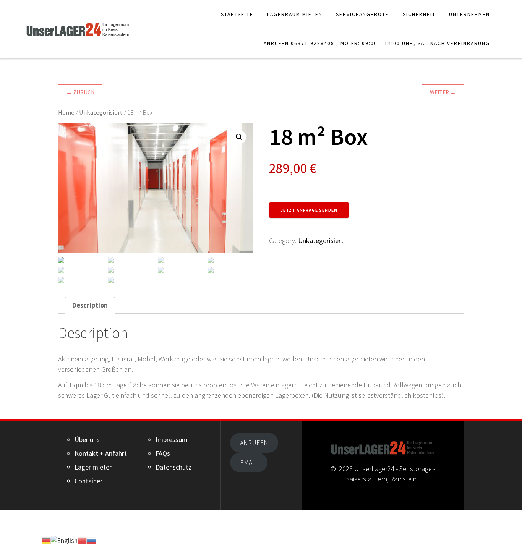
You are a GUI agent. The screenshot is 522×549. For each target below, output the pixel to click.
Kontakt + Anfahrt (101, 453)
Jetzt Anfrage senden (308, 210)
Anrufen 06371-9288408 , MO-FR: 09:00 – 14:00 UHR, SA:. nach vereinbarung (377, 43)
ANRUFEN (254, 442)
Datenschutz (173, 467)
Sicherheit (419, 14)
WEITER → (443, 92)
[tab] (90, 305)
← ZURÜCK (80, 92)
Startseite (237, 14)
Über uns (87, 439)
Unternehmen (469, 14)
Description (90, 305)
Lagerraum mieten (295, 14)
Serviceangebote (362, 14)
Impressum (172, 439)
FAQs (163, 453)
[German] (46, 539)
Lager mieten (94, 467)
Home (66, 113)
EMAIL (249, 462)
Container (88, 480)
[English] (64, 539)
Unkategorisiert (101, 113)
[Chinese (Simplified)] (82, 539)
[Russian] (91, 539)
